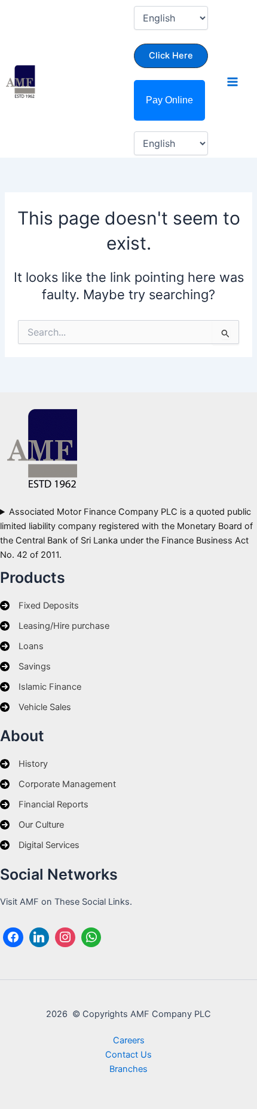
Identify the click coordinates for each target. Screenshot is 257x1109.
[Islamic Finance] (40, 687)
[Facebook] (13, 937)
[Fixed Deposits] (39, 605)
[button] (171, 56)
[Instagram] (65, 937)
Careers (129, 1040)
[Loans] (22, 646)
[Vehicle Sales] (35, 707)
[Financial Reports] (44, 804)
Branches (128, 1069)
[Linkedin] (39, 937)
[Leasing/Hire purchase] (54, 626)
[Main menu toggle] (232, 81)
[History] (24, 764)
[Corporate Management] (58, 784)
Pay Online (169, 100)
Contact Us (128, 1054)
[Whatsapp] (91, 937)
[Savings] (25, 666)
